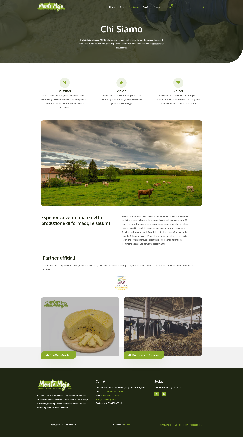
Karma (127, 424)
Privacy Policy (165, 424)
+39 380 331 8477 (111, 395)
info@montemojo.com (106, 399)
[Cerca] (204, 7)
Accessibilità (196, 424)
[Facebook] (156, 394)
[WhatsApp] (164, 394)
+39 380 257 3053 (114, 391)
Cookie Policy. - (182, 424)
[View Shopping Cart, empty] (170, 7)
